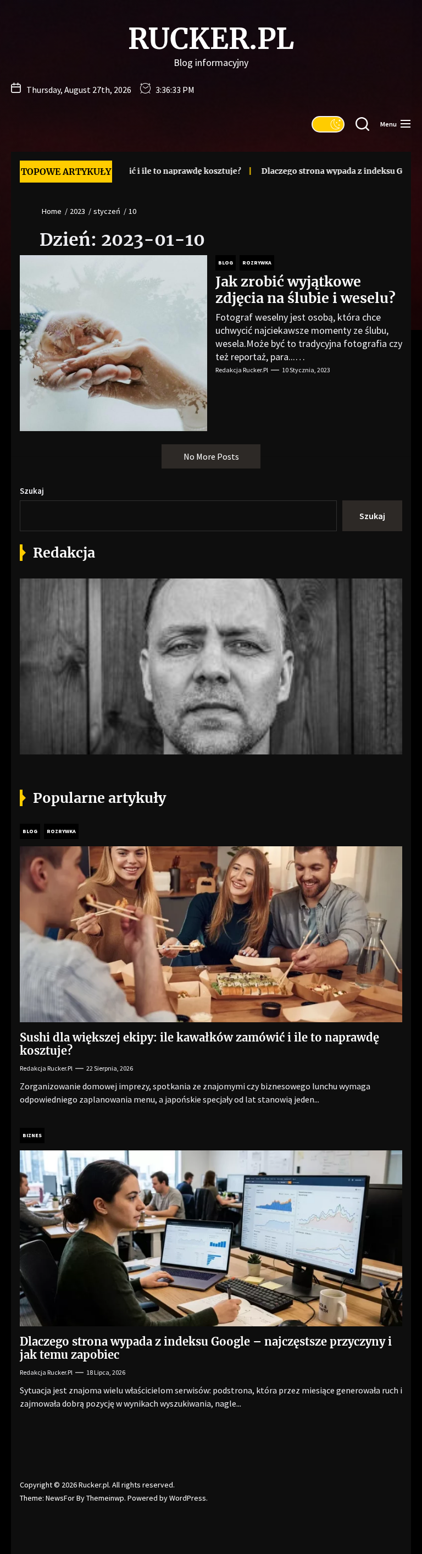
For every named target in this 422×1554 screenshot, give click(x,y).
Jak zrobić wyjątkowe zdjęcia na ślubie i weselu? (305, 290)
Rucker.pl (211, 39)
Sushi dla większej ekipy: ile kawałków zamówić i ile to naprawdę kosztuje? (199, 1044)
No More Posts (211, 456)
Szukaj (32, 491)
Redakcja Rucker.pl (241, 370)
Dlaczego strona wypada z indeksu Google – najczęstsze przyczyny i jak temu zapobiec (206, 1348)
